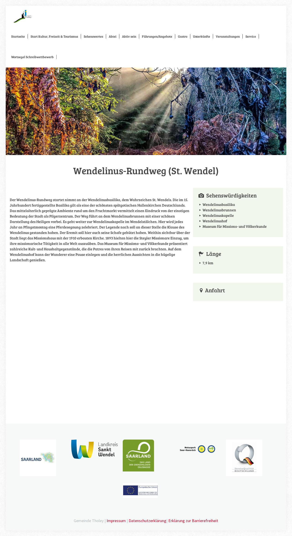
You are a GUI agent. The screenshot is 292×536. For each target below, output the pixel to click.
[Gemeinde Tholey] (22, 16)
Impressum (116, 520)
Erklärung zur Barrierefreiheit (193, 520)
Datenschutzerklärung (147, 520)
